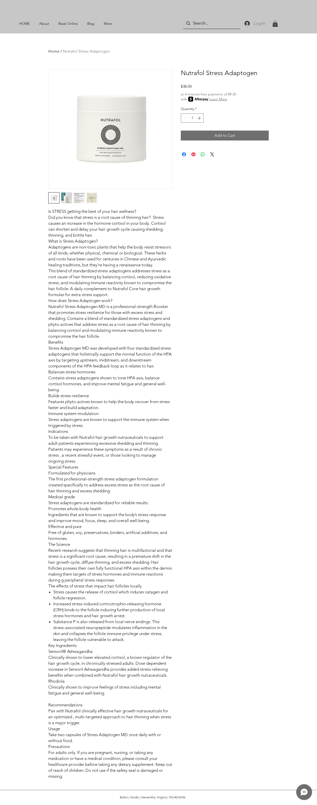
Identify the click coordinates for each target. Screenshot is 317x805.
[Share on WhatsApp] (203, 154)
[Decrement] (185, 118)
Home (53, 51)
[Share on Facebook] (184, 154)
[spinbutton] (192, 118)
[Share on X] (212, 154)
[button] (275, 23)
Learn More (218, 99)
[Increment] (200, 118)
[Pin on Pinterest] (193, 154)
